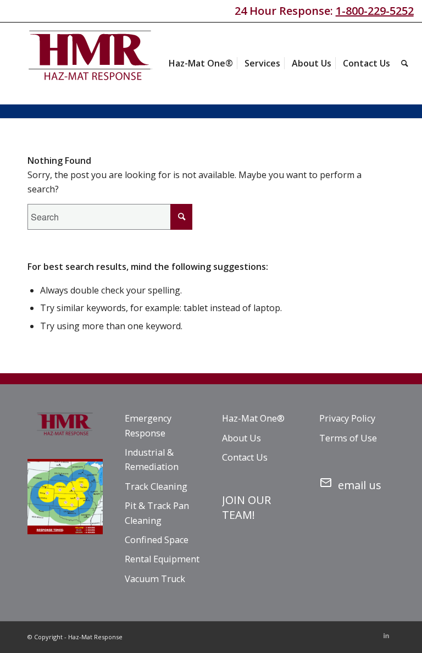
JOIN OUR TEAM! (246, 507)
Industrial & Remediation (152, 459)
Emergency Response (148, 425)
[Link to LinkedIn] (386, 635)
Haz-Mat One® (253, 418)
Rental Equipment (162, 559)
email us (359, 485)
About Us (241, 438)
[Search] (405, 63)
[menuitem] (200, 63)
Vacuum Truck (155, 579)
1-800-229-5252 (375, 10)
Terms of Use (348, 438)
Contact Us (245, 457)
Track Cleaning (156, 486)
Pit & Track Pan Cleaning (157, 513)
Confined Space (156, 540)
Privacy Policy (347, 418)
